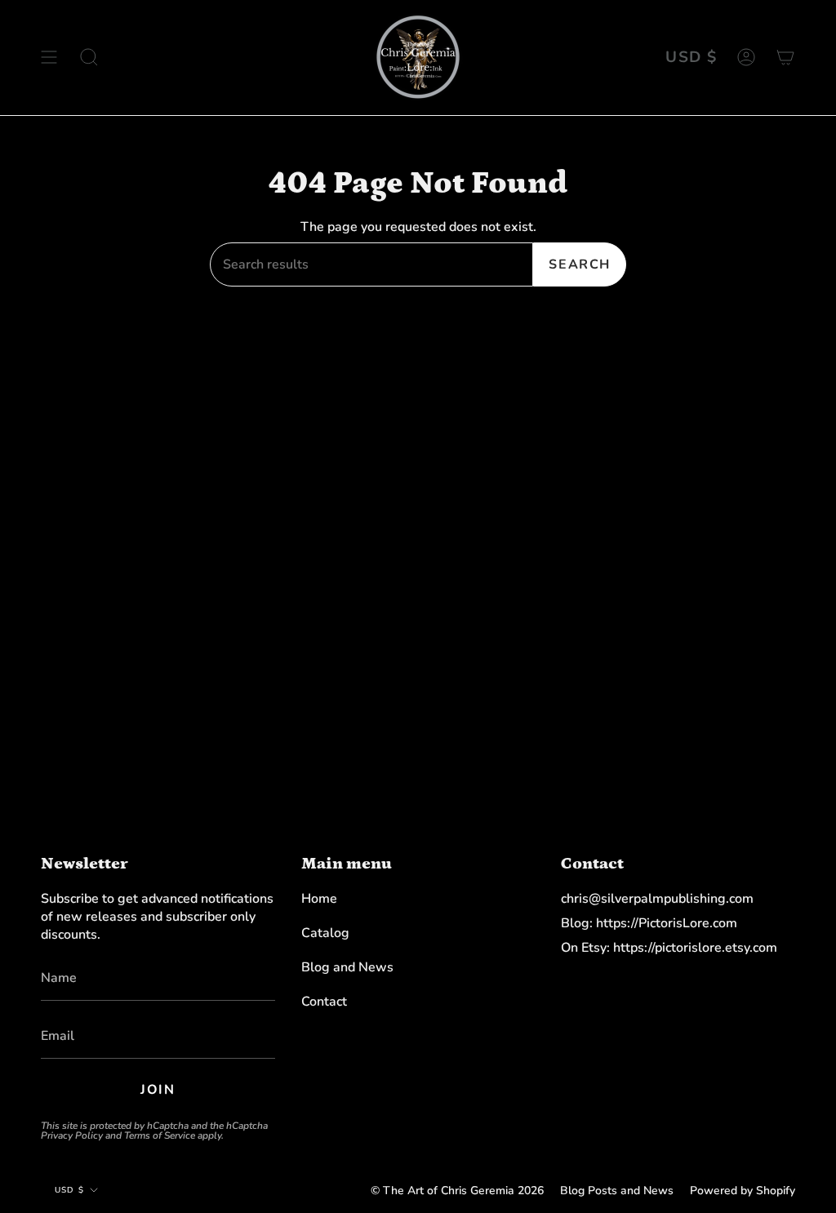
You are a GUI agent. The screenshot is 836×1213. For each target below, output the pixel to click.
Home (319, 899)
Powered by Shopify (742, 1190)
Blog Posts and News (617, 1190)
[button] (89, 57)
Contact (324, 1002)
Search (580, 264)
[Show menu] (49, 57)
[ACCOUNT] (746, 57)
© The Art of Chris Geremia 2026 (457, 1190)
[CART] (785, 57)
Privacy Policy (72, 1135)
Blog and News (347, 967)
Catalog (325, 933)
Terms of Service (159, 1135)
